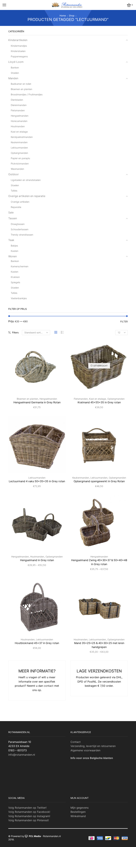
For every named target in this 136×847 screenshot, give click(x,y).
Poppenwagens (19, 56)
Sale (11, 212)
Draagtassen (18, 224)
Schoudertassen (19, 229)
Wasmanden (17, 168)
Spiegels (15, 282)
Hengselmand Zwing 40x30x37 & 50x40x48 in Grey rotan (99, 562)
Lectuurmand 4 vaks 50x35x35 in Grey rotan (37, 481)
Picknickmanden (20, 163)
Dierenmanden (19, 105)
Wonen (12, 256)
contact (48, 685)
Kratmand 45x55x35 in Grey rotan (99, 402)
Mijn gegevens (79, 807)
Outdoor (13, 174)
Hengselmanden (48, 398)
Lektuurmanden (36, 477)
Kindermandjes (19, 45)
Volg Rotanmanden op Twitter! (27, 807)
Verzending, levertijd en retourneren (93, 746)
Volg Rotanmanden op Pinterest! (28, 820)
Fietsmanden (81, 398)
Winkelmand (78, 816)
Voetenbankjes (19, 298)
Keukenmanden (80, 477)
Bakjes (14, 245)
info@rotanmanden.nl (21, 754)
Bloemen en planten (27, 398)
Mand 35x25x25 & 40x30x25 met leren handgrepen (99, 645)
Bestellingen (78, 811)
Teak (11, 240)
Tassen (12, 218)
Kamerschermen (19, 266)
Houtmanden (37, 556)
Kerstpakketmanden (22, 137)
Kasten (14, 250)
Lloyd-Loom (16, 61)
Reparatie (16, 207)
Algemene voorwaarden (85, 750)
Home (63, 15)
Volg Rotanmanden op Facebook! (29, 811)
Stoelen (15, 72)
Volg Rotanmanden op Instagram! (29, 816)
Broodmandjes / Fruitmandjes (26, 94)
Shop (71, 15)
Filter (124, 321)
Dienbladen (17, 99)
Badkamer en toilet (21, 83)
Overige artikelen (20, 201)
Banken (15, 67)
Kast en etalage (97, 398)
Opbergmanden (116, 398)
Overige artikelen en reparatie (26, 196)
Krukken (15, 277)
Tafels (14, 190)
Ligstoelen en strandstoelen (26, 180)
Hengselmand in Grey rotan (37, 560)
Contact (75, 742)
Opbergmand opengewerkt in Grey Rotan (99, 481)
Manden (13, 78)
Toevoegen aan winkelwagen (49, 389)
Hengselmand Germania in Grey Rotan (37, 402)
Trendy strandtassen (22, 234)
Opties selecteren (49, 547)
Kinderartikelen (17, 40)
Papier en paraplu (20, 158)
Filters (15, 332)
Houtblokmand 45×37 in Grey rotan (37, 643)
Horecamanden (19, 121)
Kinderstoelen (18, 51)
